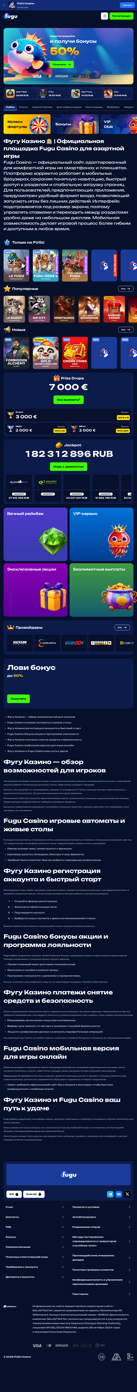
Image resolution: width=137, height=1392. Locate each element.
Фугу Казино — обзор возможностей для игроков (41, 717)
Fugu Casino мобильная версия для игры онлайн (40, 745)
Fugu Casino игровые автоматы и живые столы (39, 722)
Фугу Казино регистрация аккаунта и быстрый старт (44, 728)
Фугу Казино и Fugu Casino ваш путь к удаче (37, 751)
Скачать (127, 5)
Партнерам (80, 1294)
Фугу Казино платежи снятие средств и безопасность (44, 739)
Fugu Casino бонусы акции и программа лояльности (43, 734)
